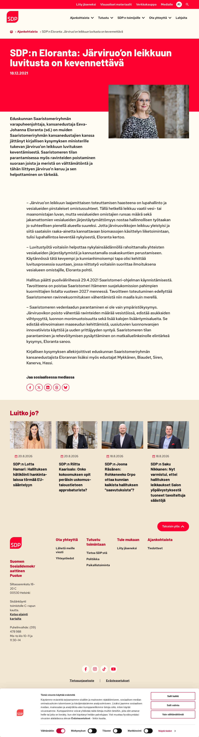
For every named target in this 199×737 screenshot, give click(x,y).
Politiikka (93, 559)
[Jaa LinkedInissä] (48, 387)
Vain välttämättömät (173, 714)
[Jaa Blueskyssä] (65, 387)
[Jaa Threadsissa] (56, 387)
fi (179, 4)
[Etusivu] (12, 32)
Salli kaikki (173, 696)
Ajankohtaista (27, 32)
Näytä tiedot (165, 731)
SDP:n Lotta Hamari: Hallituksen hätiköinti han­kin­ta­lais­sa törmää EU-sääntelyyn (30, 474)
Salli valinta (173, 705)
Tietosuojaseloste (82, 681)
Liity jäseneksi (86, 4)
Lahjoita (181, 18)
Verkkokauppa (146, 4)
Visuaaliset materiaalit (116, 4)
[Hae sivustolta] (187, 4)
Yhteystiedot (65, 558)
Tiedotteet (155, 548)
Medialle (167, 4)
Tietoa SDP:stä (96, 553)
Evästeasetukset (118, 681)
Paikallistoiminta (98, 565)
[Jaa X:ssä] (39, 387)
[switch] (92, 730)
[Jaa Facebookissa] (30, 387)
